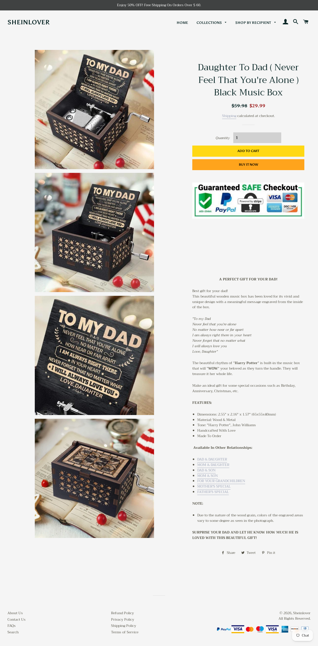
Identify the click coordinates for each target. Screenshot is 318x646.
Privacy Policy (122, 619)
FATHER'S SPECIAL (213, 492)
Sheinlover (28, 22)
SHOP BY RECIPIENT (253, 23)
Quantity (223, 138)
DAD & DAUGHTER (212, 459)
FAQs (11, 626)
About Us (15, 613)
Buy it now (248, 164)
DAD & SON (206, 470)
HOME (182, 23)
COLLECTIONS (210, 23)
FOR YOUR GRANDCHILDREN (221, 481)
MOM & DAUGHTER (213, 465)
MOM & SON (207, 476)
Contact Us (16, 619)
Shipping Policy (123, 626)
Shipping (229, 116)
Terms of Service (124, 632)
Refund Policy (122, 613)
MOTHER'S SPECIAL (214, 486)
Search (13, 632)
